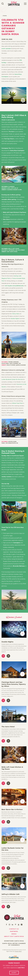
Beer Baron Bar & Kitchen (12, 809)
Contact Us (14, 929)
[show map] (8, 656)
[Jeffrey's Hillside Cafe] (14, 882)
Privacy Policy (18, 951)
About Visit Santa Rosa (14, 936)
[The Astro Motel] (14, 714)
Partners (14, 931)
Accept (14, 972)
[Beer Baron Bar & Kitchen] (14, 797)
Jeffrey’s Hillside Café (10, 894)
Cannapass (16, 542)
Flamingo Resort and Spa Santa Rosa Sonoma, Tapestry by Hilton (14, 684)
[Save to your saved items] (3, 656)
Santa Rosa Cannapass (17, 150)
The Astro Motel (8, 727)
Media (14, 934)
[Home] (14, 917)
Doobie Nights (7, 642)
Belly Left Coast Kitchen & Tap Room (14, 212)
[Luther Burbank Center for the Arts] (14, 835)
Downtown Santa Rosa (14, 941)
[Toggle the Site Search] (3, 4)
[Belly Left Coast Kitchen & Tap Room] (14, 754)
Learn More (21, 967)
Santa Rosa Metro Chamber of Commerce (14, 944)
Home (5, 15)
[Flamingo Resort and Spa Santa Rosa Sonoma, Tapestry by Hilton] (14, 669)
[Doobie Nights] (14, 629)
